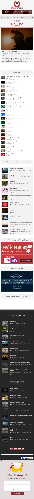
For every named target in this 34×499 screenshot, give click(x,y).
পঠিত (17, 162)
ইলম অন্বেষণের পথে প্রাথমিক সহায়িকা (13, 82)
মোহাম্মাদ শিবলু (13, 397)
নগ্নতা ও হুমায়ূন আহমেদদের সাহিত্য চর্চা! (13, 98)
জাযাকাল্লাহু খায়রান (13, 321)
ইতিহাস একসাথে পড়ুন (10, 110)
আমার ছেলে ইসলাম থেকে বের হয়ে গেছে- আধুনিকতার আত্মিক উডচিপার (21, 222)
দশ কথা (7, 126)
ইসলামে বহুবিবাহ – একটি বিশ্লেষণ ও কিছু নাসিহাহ (18, 229)
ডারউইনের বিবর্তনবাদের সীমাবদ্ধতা (12, 122)
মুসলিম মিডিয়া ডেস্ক (14, 199)
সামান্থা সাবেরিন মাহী (14, 231)
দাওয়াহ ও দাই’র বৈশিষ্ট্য (13, 409)
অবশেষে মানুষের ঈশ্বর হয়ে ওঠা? (15, 216)
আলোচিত (28, 162)
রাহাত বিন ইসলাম (14, 170)
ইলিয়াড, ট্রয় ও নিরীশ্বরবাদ (11, 134)
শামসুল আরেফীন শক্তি (15, 183)
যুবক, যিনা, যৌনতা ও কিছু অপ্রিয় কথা (11, 51)
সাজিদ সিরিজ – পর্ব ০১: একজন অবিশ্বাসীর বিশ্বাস (15, 102)
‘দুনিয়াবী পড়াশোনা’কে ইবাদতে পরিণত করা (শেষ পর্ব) (15, 118)
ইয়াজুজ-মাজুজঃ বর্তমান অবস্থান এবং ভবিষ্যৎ (17, 175)
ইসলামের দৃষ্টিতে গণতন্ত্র (10, 86)
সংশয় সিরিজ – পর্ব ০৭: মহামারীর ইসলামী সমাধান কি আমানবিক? (20, 362)
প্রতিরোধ (7, 130)
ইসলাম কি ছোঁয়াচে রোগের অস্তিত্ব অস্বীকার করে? (15, 106)
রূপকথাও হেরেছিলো (13, 355)
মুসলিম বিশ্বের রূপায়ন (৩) (14, 348)
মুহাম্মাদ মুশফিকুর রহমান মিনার (16, 372)
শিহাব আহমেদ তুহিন (14, 357)
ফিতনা (11, 437)
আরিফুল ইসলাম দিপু (6, 53)
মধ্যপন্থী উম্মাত (12, 181)
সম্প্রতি (6, 162)
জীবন (24, 53)
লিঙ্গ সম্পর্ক (27, 53)
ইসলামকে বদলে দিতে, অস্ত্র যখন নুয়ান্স (16, 209)
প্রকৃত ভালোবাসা (9, 114)
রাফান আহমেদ (13, 217)
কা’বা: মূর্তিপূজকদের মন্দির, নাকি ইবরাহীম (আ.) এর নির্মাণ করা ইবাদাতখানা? (17, 77)
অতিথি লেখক (13, 323)
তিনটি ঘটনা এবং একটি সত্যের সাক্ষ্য (15, 388)
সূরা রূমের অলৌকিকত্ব (10, 146)
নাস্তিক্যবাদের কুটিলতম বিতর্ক (11, 154)
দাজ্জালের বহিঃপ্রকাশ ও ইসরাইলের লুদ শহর (20, 18)
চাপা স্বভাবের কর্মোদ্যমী (10, 94)
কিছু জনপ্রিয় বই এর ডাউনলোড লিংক (15, 395)
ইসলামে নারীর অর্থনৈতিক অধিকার (12, 90)
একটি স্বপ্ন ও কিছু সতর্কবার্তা (11, 142)
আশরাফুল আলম (14, 364)
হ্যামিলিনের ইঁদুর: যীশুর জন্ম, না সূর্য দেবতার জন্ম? (15, 138)
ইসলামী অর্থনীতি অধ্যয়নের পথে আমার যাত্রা (14, 150)
